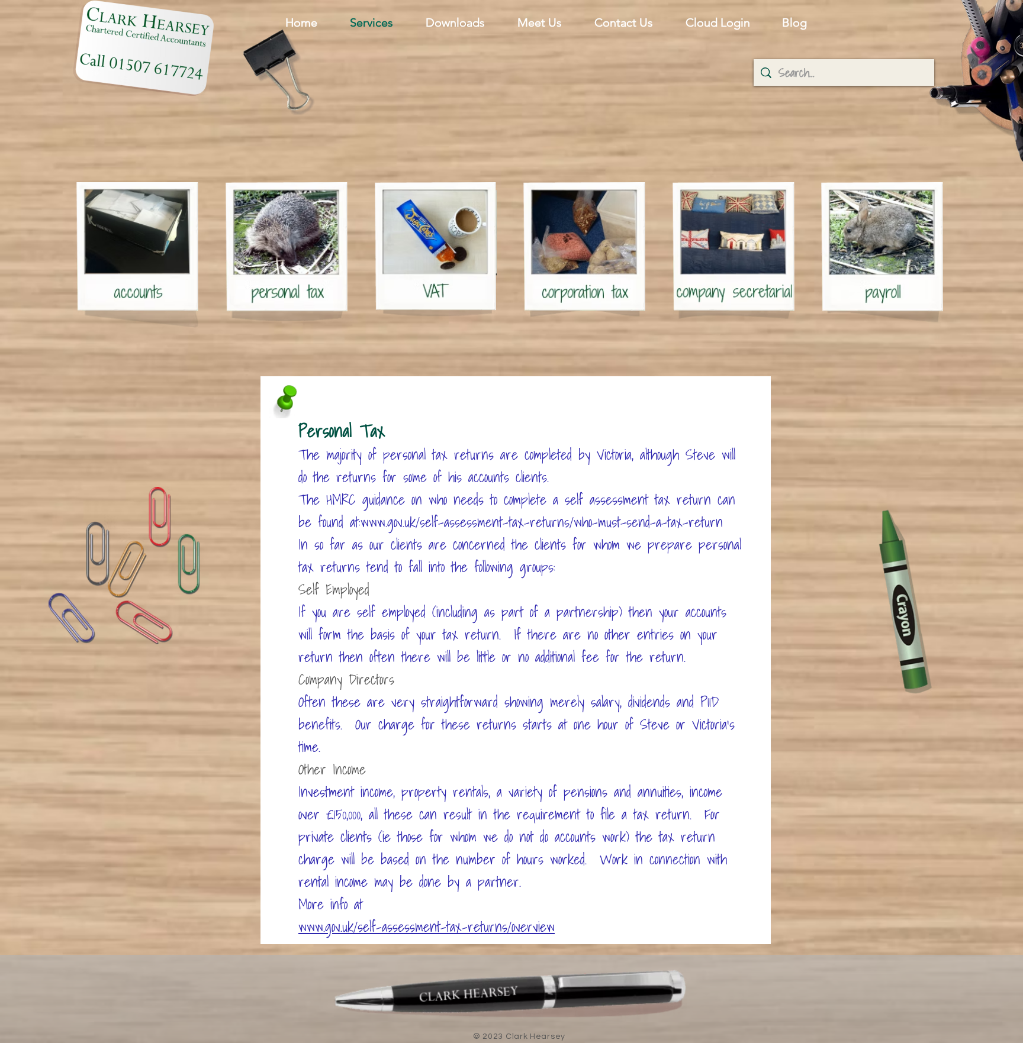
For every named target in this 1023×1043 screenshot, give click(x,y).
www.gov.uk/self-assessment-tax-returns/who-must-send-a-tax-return (542, 522)
